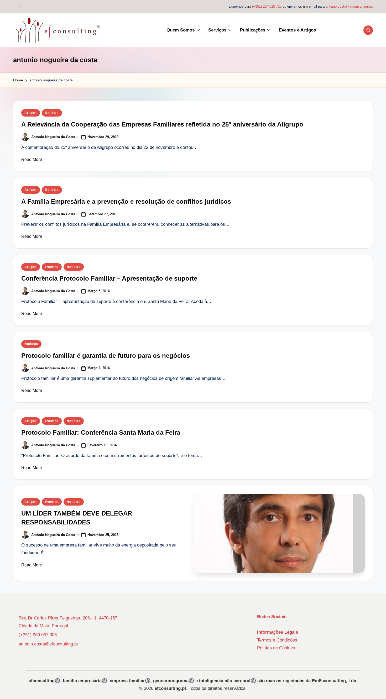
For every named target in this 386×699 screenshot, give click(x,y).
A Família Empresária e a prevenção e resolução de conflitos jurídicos (126, 201)
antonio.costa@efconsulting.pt (349, 6)
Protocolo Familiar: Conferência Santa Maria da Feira (100, 432)
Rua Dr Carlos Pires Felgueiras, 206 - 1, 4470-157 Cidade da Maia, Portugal (68, 622)
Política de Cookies (276, 647)
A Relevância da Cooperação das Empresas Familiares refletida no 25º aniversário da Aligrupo (162, 124)
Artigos (30, 113)
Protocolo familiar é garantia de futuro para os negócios (105, 355)
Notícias (52, 113)
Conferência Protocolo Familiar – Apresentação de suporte (109, 278)
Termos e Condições (277, 640)
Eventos (52, 267)
